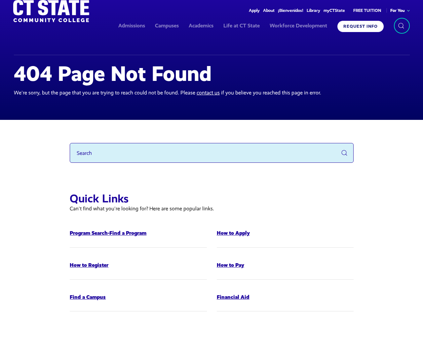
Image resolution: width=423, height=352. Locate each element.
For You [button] (397, 10)
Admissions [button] (131, 25)
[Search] (402, 26)
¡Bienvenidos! (290, 10)
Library (313, 10)
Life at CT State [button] (241, 25)
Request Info (360, 26)
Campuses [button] (167, 25)
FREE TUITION (367, 10)
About (269, 10)
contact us (208, 92)
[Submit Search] (344, 153)
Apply (254, 10)
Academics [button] (201, 25)
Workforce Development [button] (298, 25)
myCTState (334, 10)
